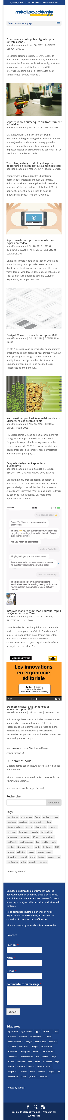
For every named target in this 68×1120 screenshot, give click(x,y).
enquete (53, 827)
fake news (23, 832)
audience (47, 817)
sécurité (23, 857)
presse (11, 852)
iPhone (36, 837)
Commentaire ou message (24, 984)
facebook (12, 832)
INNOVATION (51, 127)
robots (31, 852)
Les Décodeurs (26, 842)
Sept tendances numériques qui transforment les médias (34, 123)
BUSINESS (50, 44)
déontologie (40, 827)
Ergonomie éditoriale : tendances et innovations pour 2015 (27, 708)
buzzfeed (23, 822)
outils (37, 847)
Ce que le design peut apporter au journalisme (26, 465)
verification (13, 862)
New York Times (24, 847)
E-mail (12, 971)
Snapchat (12, 857)
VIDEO (39, 249)
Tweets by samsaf (15, 1087)
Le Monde (12, 842)
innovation (13, 837)
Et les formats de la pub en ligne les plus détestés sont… (30, 41)
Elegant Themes (31, 1111)
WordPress (34, 1115)
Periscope (47, 847)
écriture (43, 862)
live (37, 842)
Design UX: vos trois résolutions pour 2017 (31, 335)
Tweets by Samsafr (16, 871)
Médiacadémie (18, 44)
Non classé (27, 620)
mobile (45, 842)
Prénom (13, 945)
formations (31, 915)
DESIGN (10, 48)
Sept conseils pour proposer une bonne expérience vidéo (30, 242)
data (49, 822)
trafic (32, 857)
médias (11, 847)
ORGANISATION (30, 472)
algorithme (13, 817)
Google (35, 832)
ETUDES (20, 48)
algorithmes (26, 817)
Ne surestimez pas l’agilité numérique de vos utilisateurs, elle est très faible (33, 420)
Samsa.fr (24, 890)
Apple (37, 817)
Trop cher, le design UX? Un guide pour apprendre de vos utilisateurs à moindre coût (33, 164)
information (46, 832)
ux (59, 857)
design (29, 827)
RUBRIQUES (12, 249)
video (23, 862)
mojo (54, 842)
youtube (33, 862)
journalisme (48, 837)
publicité (21, 852)
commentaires (36, 822)
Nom (11, 958)
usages (51, 857)
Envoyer (13, 1011)
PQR (57, 847)
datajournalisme (15, 827)
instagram (25, 837)
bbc (56, 817)
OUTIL (58, 168)
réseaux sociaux (44, 852)
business (12, 822)
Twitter (41, 857)
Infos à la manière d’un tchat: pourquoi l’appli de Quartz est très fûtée (33, 612)
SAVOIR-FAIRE (27, 249)
